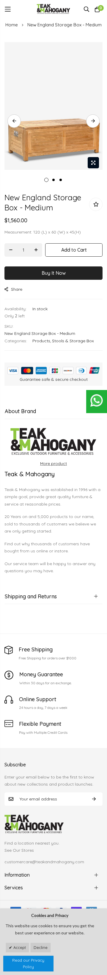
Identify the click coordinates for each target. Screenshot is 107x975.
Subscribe (94, 799)
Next (93, 121)
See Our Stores (19, 850)
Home (11, 25)
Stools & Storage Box (73, 340)
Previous (14, 121)
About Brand (20, 411)
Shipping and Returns (31, 596)
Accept (19, 947)
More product (53, 463)
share (16, 289)
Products (41, 340)
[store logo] (53, 9)
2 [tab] (53, 180)
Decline (41, 947)
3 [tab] (61, 180)
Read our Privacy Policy (28, 963)
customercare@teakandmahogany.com (44, 861)
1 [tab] (46, 180)
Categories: (15, 340)
